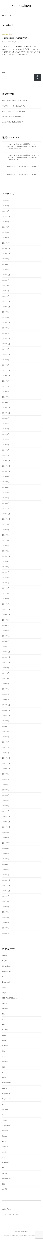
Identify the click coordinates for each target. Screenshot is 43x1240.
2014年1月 (5, 455)
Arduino (4, 955)
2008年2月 (5, 747)
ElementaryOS (6, 971)
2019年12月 (6, 301)
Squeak (4, 1136)
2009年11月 (6, 657)
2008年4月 (5, 737)
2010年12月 (6, 609)
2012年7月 (5, 530)
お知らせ (5, 1173)
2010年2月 (5, 641)
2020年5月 (5, 291)
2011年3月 (5, 593)
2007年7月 (5, 779)
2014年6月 (5, 434)
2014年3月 (5, 445)
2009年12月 (6, 652)
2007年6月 (5, 784)
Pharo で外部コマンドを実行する (13, 111)
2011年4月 (5, 588)
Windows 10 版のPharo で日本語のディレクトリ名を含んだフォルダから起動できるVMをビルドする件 (24, 146)
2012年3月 (5, 545)
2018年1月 (5, 333)
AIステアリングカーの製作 (11, 116)
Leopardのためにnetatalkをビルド (18, 166)
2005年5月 (5, 917)
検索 (3, 72)
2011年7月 (5, 572)
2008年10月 (6, 715)
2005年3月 (5, 928)
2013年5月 (5, 492)
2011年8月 (5, 567)
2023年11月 (6, 216)
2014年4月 (5, 439)
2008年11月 (6, 710)
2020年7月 (5, 280)
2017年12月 (6, 338)
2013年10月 (6, 471)
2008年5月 (5, 731)
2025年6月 (5, 211)
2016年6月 (5, 365)
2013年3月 (5, 503)
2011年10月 (6, 556)
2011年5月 (5, 583)
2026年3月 (5, 200)
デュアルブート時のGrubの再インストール (17, 106)
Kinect (4, 1024)
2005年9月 (5, 896)
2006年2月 (5, 869)
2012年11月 (6, 519)
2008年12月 (6, 705)
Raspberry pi (6, 1093)
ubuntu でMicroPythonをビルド (12, 122)
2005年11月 (6, 885)
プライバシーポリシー (10, 1214)
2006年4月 (5, 859)
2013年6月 (5, 487)
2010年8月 (5, 620)
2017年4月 (5, 349)
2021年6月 (5, 269)
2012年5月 (5, 540)
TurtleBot (5, 1147)
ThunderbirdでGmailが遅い (16, 37)
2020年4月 (5, 296)
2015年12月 (6, 370)
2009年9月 (5, 668)
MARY (4, 1056)
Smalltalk (5, 1131)
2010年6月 (5, 631)
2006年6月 (5, 848)
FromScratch (6, 982)
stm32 (4, 1141)
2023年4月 (5, 238)
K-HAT (34, 166)
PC (3, 1072)
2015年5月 (5, 397)
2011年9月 (5, 561)
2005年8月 (5, 901)
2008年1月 (5, 753)
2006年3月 (5, 864)
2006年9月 (5, 832)
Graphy (26, 1235)
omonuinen (21, 5)
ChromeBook (6, 966)
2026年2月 (5, 206)
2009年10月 (6, 662)
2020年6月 (5, 285)
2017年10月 (6, 344)
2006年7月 (5, 843)
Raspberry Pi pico (7, 1099)
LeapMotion (6, 1030)
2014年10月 (6, 413)
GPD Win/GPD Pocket (9, 998)
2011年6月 (5, 577)
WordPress (15, 1235)
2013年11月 (6, 466)
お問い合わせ (6, 1209)
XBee (4, 1168)
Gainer (4, 987)
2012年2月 (5, 551)
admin (16, 148)
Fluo (3, 977)
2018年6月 (5, 328)
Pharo (4, 1078)
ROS (3, 1104)
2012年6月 (5, 535)
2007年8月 (5, 774)
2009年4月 (5, 684)
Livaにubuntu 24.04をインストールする (15, 101)
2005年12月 (6, 880)
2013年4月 (5, 498)
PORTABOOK (6, 1083)
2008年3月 (5, 742)
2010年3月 (5, 636)
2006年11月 (6, 822)
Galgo (4, 993)
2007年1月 (5, 811)
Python (4, 1088)
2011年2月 (5, 599)
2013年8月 (5, 482)
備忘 (10, 34)
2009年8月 (5, 673)
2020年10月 (6, 275)
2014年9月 (5, 418)
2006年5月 (5, 854)
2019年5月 (5, 317)
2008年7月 (5, 726)
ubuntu (5, 34)
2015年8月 (5, 381)
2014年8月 (5, 423)
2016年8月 (5, 360)
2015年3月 (5, 402)
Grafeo (4, 1003)
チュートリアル (7, 1178)
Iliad (3, 1014)
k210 (3, 1019)
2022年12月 (6, 248)
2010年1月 (5, 646)
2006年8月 (5, 838)
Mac (3, 1051)
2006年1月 (5, 875)
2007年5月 (5, 790)
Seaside (4, 1120)
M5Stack (5, 1046)
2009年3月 (5, 689)
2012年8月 (5, 524)
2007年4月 (5, 795)
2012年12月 (6, 514)
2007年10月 (6, 769)
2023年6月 (5, 227)
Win (3, 1157)
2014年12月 (6, 407)
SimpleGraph (6, 1125)
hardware (5, 1008)
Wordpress (5, 1162)
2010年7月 (5, 625)
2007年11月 (6, 763)
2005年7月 (5, 907)
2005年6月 (5, 912)
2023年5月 (5, 232)
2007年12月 (6, 758)
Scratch (4, 1115)
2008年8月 (5, 721)
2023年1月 (5, 243)
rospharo (5, 1109)
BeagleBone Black (8, 961)
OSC (3, 1067)
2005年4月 (5, 923)
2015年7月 (5, 386)
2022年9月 (5, 259)
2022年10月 (6, 254)
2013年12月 (6, 461)
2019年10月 (6, 307)
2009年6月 (5, 678)
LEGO (4, 1035)
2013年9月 (5, 477)
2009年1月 (5, 700)
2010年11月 (6, 615)
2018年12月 (6, 322)
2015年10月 (6, 376)
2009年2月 (5, 694)
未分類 (4, 1189)
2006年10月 (6, 827)
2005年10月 (6, 891)
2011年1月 (5, 604)
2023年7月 (5, 222)
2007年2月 (5, 806)
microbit (4, 1062)
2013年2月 (5, 508)
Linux (4, 1040)
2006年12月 (6, 816)
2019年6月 (5, 312)
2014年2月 (5, 450)
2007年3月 (5, 800)
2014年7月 (5, 429)
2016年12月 (6, 354)
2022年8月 (5, 264)
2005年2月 (5, 933)
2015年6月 (5, 392)
